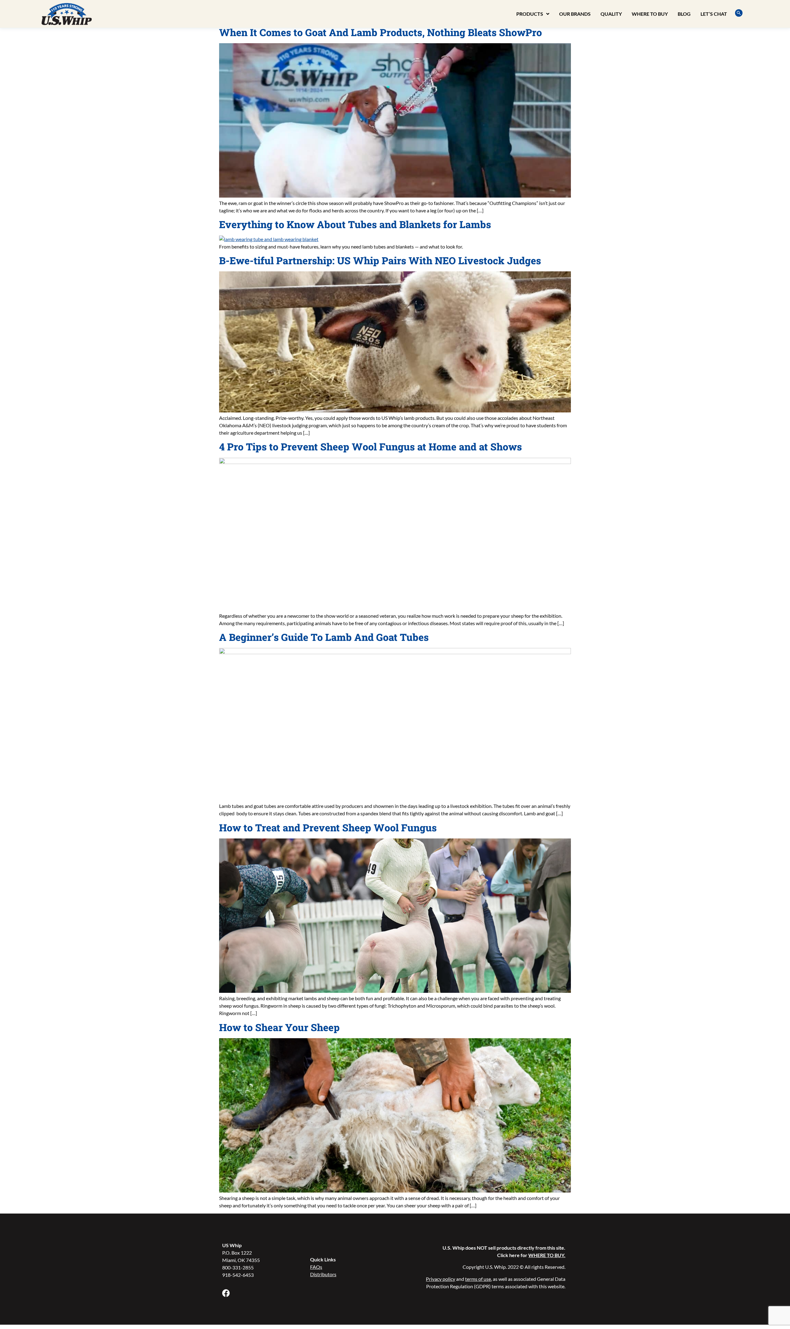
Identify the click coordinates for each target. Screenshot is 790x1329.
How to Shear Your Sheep (279, 1027)
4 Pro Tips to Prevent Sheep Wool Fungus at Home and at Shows (370, 446)
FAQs (316, 1267)
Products (529, 14)
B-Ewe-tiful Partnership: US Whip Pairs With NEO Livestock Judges (380, 260)
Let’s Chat (714, 14)
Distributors (323, 1274)
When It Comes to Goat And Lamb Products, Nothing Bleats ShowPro (380, 32)
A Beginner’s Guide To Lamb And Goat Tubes (324, 637)
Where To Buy (650, 14)
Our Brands (575, 14)
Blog (684, 14)
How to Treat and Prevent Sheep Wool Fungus (328, 827)
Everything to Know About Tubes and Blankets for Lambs (355, 224)
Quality (611, 14)
